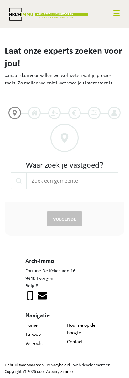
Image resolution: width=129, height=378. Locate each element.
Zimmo (66, 371)
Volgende (64, 218)
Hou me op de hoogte (81, 329)
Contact (75, 341)
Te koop (33, 334)
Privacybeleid (58, 365)
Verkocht (34, 343)
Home (31, 325)
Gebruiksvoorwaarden (24, 365)
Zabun (51, 371)
